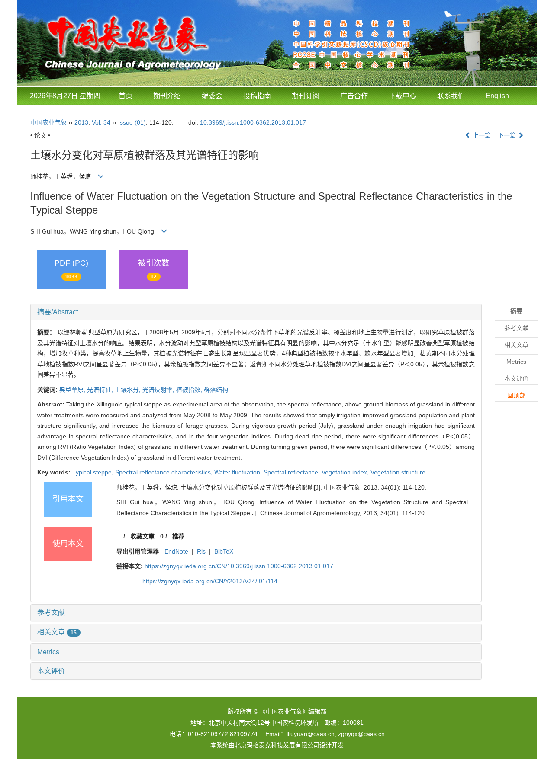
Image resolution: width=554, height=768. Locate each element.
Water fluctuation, (239, 472)
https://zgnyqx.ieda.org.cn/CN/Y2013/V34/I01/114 (209, 581)
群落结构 (216, 389)
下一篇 (508, 135)
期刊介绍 (167, 95)
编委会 (212, 95)
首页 (125, 95)
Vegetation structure (397, 472)
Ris (201, 551)
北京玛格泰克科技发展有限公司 (277, 745)
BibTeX (223, 551)
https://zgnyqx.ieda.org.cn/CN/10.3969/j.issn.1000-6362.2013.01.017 (239, 566)
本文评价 (51, 671)
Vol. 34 (101, 122)
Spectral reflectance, (293, 472)
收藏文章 (142, 536)
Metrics (48, 652)
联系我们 (451, 95)
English (497, 95)
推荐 (178, 536)
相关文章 (57, 632)
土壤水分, (128, 389)
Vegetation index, (346, 472)
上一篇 (481, 135)
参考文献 (51, 612)
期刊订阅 (305, 95)
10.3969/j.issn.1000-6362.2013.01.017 (253, 122)
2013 (81, 122)
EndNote (176, 551)
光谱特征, (101, 389)
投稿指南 (257, 95)
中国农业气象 (48, 122)
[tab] (256, 312)
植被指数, (190, 389)
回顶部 (516, 395)
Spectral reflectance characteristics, (164, 472)
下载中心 (402, 95)
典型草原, (73, 389)
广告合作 (354, 95)
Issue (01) (132, 122)
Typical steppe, (93, 472)
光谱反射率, (159, 389)
